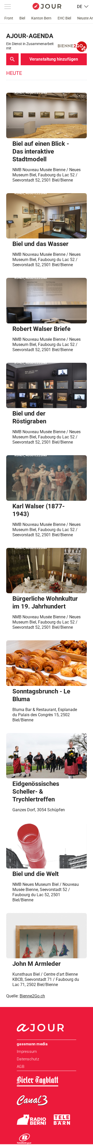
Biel (22, 18)
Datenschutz (28, 1059)
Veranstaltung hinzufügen (53, 59)
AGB (20, 1066)
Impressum (27, 1051)
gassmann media (32, 1044)
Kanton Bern (41, 18)
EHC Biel (64, 18)
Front (8, 18)
